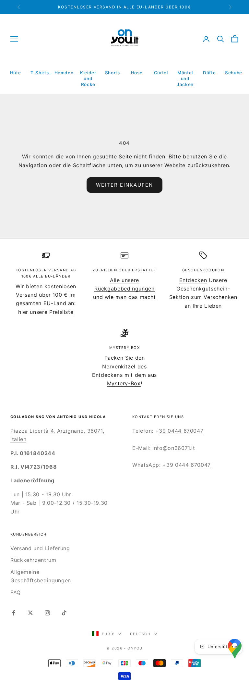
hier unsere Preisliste (45, 312)
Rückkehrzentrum (33, 560)
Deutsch (140, 634)
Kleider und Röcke (88, 78)
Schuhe (233, 72)
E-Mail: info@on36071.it (163, 448)
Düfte (209, 72)
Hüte (15, 72)
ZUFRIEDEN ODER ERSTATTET (124, 270)
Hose (137, 72)
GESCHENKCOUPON (203, 270)
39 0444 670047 (181, 430)
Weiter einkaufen (124, 185)
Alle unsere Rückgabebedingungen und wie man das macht (124, 289)
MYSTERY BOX (124, 347)
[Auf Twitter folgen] (30, 613)
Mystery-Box (124, 383)
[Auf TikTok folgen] (64, 613)
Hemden (64, 72)
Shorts (112, 72)
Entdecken (193, 280)
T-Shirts (39, 72)
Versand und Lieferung (40, 548)
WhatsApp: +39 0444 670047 (171, 465)
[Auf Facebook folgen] (13, 613)
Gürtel (161, 72)
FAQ (15, 592)
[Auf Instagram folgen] (47, 613)
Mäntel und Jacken (185, 78)
